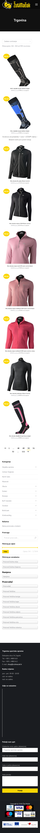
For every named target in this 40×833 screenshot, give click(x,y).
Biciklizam (5, 510)
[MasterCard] (29, 810)
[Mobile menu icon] (36, 4)
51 (34, 448)
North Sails (6, 477)
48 (18, 448)
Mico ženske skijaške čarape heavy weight (20, 436)
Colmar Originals (8, 472)
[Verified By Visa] (18, 817)
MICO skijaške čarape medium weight (20, 88)
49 (23, 448)
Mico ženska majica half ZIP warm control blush (20, 266)
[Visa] (19, 810)
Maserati (5, 481)
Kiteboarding (6, 515)
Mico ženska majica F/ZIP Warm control (19, 223)
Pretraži (35, 538)
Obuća (4, 486)
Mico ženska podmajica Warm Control (20, 393)
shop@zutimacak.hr (15, 664)
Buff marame (6, 501)
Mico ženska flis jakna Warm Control (20, 181)
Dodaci (4, 491)
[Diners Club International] (10, 810)
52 (13, 451)
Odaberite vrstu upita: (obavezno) (14, 746)
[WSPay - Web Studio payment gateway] (29, 817)
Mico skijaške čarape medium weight (19, 131)
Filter (5, 551)
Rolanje (5, 496)
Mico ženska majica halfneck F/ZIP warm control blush (20, 308)
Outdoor (5, 506)
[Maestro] (9, 817)
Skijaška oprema (8, 467)
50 (29, 448)
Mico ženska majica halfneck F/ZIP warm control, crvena (20, 351)
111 (23, 451)
